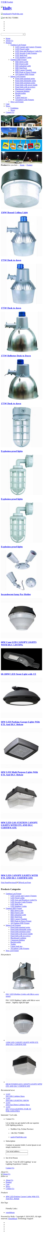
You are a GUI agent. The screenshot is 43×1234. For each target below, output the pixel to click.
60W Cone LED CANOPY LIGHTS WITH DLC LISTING (19, 643)
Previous (11, 883)
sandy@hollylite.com (15, 14)
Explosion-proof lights (12, 451)
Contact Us (10, 1168)
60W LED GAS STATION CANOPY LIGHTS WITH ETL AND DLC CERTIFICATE (19, 825)
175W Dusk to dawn (11, 260)
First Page (4, 883)
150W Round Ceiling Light (14, 212)
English (10, 2)
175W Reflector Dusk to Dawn (16, 355)
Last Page (27, 883)
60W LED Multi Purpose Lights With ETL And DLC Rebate (19, 773)
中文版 (4, 2)
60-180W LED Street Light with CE (18, 674)
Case (7, 1184)
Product (29, 165)
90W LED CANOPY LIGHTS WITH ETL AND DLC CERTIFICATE (19, 876)
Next (22, 883)
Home (22, 165)
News (8, 1186)
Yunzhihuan (12, 1219)
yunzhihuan (10, 1212)
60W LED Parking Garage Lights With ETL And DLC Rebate (20, 723)
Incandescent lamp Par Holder (16, 594)
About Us (9, 1180)
